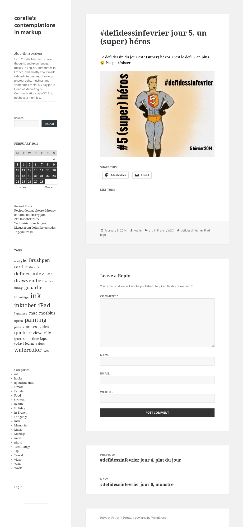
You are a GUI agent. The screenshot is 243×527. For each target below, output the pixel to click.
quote (20, 332)
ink (35, 295)
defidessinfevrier (33, 273)
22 (48, 176)
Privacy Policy (110, 518)
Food (17, 395)
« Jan (22, 187)
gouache (33, 287)
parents (19, 327)
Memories (21, 425)
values (40, 343)
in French (21, 413)
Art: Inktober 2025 (26, 219)
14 (41, 170)
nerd (17, 438)
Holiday (19, 408)
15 (48, 170)
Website (106, 392)
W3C (17, 464)
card (18, 266)
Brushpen (39, 260)
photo (18, 442)
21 (41, 176)
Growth (19, 400)
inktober (25, 305)
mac (33, 313)
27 (35, 182)
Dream (18, 387)
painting (35, 320)
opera (18, 321)
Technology (22, 447)
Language (20, 417)
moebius (47, 313)
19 (29, 176)
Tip (16, 451)
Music (18, 430)
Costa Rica (32, 267)
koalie (138, 230)
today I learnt (24, 343)
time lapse (40, 338)
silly (47, 332)
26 (29, 182)
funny (18, 288)
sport (17, 339)
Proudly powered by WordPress (144, 518)
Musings (19, 434)
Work (18, 468)
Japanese (20, 313)
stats (26, 338)
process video (37, 326)
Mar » (48, 187)
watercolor (28, 349)
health (18, 404)
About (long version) (35, 75)
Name (104, 355)
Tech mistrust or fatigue (30, 223)
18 (23, 176)
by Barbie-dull (24, 383)
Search (19, 118)
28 (41, 182)
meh (17, 421)
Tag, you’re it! (23, 232)
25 (23, 182)
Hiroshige (21, 297)
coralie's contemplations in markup (35, 25)
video (18, 460)
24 (17, 182)
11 (23, 170)
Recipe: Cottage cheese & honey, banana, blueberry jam (35, 212)
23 (54, 176)
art (16, 374)
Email (105, 373)
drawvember (28, 280)
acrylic (20, 260)
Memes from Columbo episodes (35, 228)
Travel (18, 455)
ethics (49, 281)
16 (54, 170)
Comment (109, 296)
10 (17, 170)
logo (103, 235)
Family (19, 391)
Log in (18, 487)
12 (29, 170)
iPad (44, 305)
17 (17, 176)
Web (46, 351)
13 (35, 170)
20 (35, 176)
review (35, 332)
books (18, 378)
